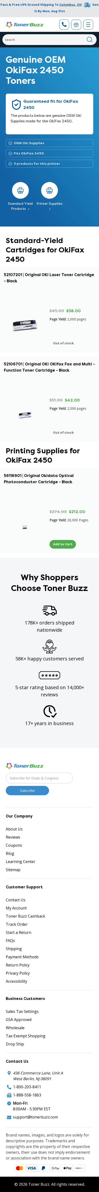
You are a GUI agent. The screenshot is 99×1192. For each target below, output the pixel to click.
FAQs (10, 940)
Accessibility (16, 981)
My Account (16, 908)
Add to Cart (62, 544)
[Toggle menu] (88, 25)
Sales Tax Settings (22, 1011)
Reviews (13, 837)
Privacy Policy (18, 973)
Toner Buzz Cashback (25, 916)
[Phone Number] (64, 24)
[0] (76, 25)
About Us (14, 829)
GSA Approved (18, 1019)
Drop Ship (15, 1044)
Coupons (14, 845)
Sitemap (13, 869)
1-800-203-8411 (27, 1087)
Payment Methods (22, 956)
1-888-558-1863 (27, 1095)
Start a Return (18, 932)
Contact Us (15, 900)
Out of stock (63, 343)
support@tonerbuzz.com (35, 1117)
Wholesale (15, 1027)
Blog (10, 853)
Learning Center (20, 861)
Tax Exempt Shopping (25, 1036)
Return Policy (18, 965)
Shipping (14, 948)
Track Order (17, 924)
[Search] (89, 39)
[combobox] (49, 39)
